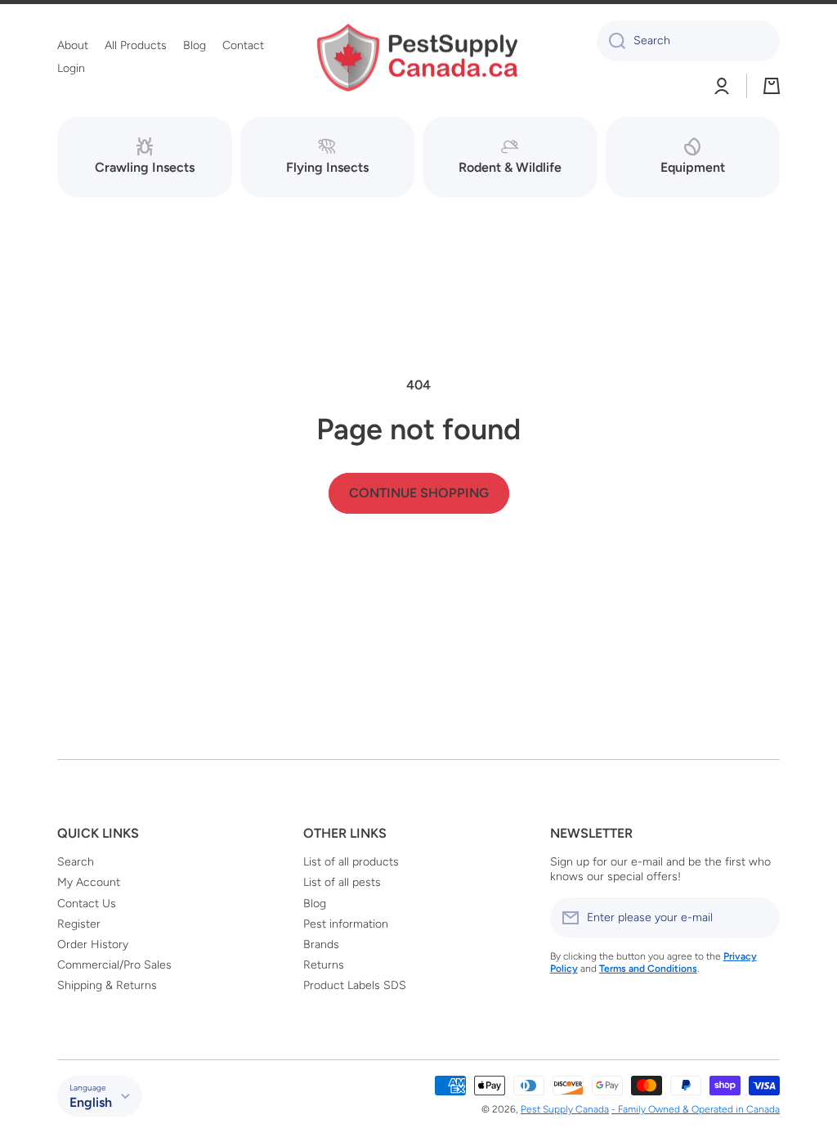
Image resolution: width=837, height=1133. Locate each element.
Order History (92, 944)
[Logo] (418, 57)
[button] (771, 86)
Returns (323, 965)
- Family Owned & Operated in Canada (695, 1109)
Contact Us (86, 903)
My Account (88, 882)
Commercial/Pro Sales (114, 965)
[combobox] (688, 40)
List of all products (351, 862)
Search (75, 862)
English (90, 1102)
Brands (321, 944)
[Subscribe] (759, 917)
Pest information (345, 924)
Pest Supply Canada (565, 1109)
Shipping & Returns (107, 985)
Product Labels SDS (354, 985)
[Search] (611, 40)
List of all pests (342, 882)
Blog (314, 903)
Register (79, 924)
